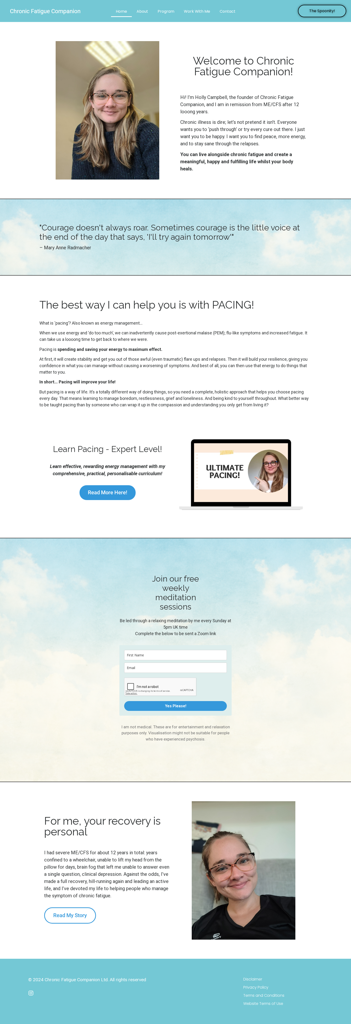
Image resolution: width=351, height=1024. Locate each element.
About (142, 11)
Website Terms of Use (263, 1003)
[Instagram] (31, 993)
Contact (227, 11)
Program (166, 11)
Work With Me (197, 11)
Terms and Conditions (263, 995)
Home (121, 11)
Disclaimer (252, 979)
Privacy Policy (255, 987)
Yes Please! (175, 706)
